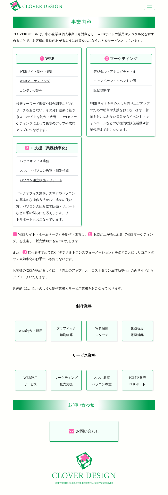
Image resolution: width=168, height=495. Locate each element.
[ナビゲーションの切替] (149, 6)
